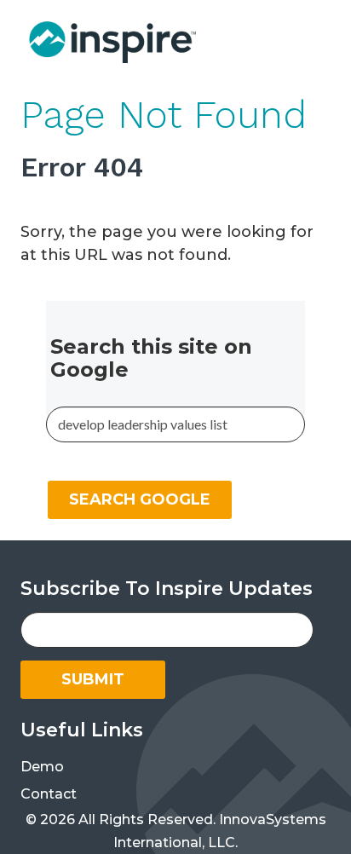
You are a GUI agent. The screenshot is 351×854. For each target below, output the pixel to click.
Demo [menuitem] (42, 767)
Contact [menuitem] (48, 794)
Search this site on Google (151, 358)
